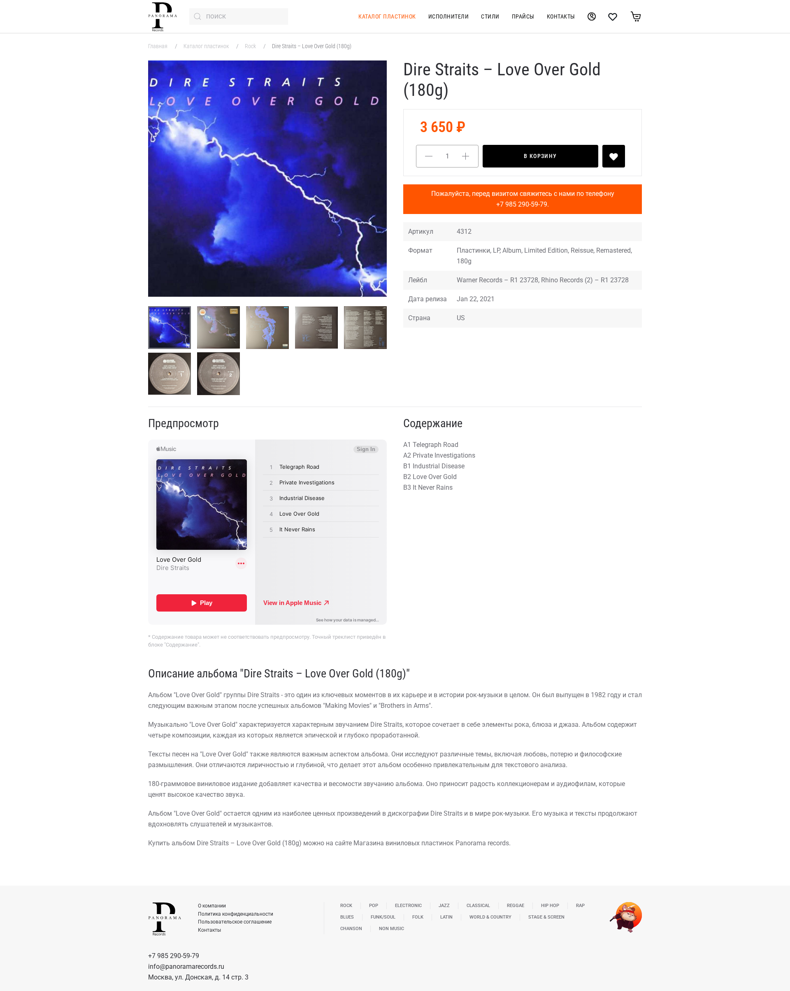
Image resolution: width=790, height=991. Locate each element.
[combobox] (238, 16)
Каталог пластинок (387, 16)
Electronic (408, 905)
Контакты (561, 16)
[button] (267, 178)
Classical (478, 905)
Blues (347, 917)
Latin (446, 917)
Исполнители (448, 16)
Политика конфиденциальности (235, 914)
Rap (580, 905)
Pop (373, 905)
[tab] (169, 327)
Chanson (351, 928)
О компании (212, 906)
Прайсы (523, 16)
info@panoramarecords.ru (186, 966)
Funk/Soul (383, 917)
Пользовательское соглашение (235, 922)
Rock (251, 46)
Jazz (444, 905)
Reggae (515, 905)
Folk (417, 917)
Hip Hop (550, 905)
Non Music (391, 928)
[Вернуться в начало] (162, 16)
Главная (158, 46)
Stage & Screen (546, 917)
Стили (490, 16)
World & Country (490, 917)
